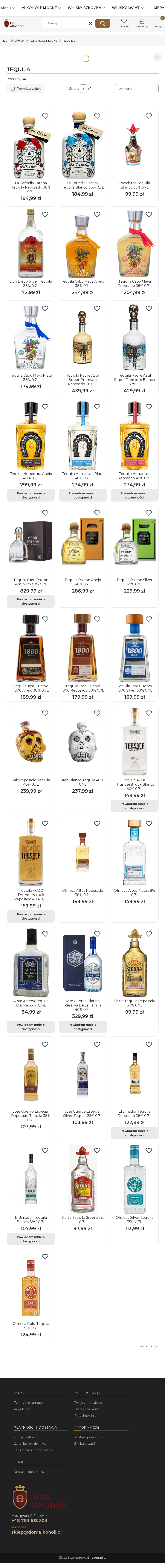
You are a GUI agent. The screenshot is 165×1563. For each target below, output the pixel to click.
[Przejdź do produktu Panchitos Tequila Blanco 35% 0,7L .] (134, 144)
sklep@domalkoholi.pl (36, 1532)
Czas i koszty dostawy (30, 1444)
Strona (74, 89)
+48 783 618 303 (29, 1520)
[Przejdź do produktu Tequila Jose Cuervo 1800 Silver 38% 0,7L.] (134, 647)
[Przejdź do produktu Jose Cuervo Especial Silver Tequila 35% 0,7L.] (82, 1073)
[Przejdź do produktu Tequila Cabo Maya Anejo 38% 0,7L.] (82, 243)
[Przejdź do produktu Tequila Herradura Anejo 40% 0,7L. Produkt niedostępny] (30, 435)
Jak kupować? (84, 1444)
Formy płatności (26, 1437)
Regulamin (22, 1409)
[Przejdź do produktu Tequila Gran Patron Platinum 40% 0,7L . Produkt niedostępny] (30, 541)
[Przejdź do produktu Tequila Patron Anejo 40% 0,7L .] (82, 541)
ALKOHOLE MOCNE (43, 40)
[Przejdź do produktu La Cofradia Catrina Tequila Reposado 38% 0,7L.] (30, 144)
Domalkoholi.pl (13, 40)
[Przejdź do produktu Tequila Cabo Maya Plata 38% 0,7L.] (30, 337)
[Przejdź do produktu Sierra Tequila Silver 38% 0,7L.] (82, 1179)
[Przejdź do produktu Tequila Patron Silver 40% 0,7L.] (134, 541)
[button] (102, 23)
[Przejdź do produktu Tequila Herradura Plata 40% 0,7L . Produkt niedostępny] (82, 435)
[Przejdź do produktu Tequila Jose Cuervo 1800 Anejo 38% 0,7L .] (30, 647)
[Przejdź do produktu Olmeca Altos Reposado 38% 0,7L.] (82, 852)
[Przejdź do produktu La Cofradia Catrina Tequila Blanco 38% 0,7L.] (82, 144)
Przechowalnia (85, 1416)
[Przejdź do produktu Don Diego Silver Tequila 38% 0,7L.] (30, 243)
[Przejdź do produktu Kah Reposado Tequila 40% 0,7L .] (30, 742)
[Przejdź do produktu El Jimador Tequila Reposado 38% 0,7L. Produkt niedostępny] (134, 1073)
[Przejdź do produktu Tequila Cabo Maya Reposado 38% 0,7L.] (134, 243)
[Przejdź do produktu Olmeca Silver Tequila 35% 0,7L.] (134, 1179)
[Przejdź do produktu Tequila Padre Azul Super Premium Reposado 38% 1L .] (82, 337)
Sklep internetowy (81, 1558)
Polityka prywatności (89, 1437)
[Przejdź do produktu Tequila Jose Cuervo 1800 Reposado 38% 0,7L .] (82, 647)
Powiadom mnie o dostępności (31, 495)
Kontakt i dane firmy (29, 1472)
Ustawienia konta (87, 1409)
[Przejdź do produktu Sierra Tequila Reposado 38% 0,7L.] (134, 962)
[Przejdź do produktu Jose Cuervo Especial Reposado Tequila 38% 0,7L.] (30, 1073)
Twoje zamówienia (88, 1403)
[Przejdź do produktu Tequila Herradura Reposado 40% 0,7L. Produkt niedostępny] (134, 435)
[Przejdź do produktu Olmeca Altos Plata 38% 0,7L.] (134, 852)
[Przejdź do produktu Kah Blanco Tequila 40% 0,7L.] (82, 742)
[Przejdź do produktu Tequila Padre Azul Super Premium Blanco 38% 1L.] (134, 337)
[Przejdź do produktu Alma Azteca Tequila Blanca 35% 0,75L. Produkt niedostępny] (30, 962)
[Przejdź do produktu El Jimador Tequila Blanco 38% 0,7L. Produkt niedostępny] (30, 1179)
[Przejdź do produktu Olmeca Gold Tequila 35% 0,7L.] (30, 1285)
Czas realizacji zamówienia (33, 1450)
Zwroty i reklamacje (28, 1403)
